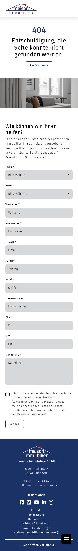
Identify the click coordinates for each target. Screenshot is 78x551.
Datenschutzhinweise (31, 410)
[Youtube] (37, 503)
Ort (7, 335)
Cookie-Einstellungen (36, 528)
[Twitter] (29, 503)
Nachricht (13, 354)
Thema (9, 166)
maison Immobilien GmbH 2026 (35, 532)
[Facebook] (22, 503)
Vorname (12, 204)
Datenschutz (36, 519)
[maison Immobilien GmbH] (21, 8)
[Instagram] (51, 503)
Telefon (10, 260)
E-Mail (10, 241)
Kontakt (36, 510)
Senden (15, 423)
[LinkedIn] (44, 503)
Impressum (36, 514)
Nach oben (37, 495)
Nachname (13, 223)
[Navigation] (66, 539)
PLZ (7, 317)
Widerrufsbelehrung (36, 523)
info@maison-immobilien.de (36, 485)
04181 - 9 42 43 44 (36, 481)
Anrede (10, 185)
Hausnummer (14, 298)
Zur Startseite (39, 65)
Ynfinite (45, 545)
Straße (9, 279)
